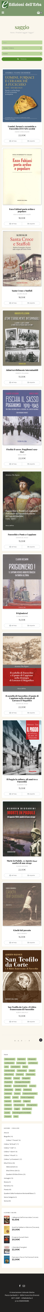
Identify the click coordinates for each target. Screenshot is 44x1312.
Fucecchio (8, 1082)
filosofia (7, 1078)
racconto (17, 1101)
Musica (6, 1182)
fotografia (26, 1078)
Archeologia (21, 1063)
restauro (8, 1105)
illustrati (7, 1086)
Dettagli (14, 141)
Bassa (25, 1067)
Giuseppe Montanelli (22, 1082)
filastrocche (30, 1074)
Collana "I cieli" (9, 1148)
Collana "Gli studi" (10, 1144)
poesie (15, 1097)
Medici (18, 1090)
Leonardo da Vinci (20, 1086)
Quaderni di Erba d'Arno (14, 1174)
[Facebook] (19, 1285)
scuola (7, 1113)
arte (6, 1067)
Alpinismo (21, 1059)
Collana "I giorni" (9, 1152)
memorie (8, 1093)
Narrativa (7, 1186)
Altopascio (31, 1059)
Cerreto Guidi (9, 1071)
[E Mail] (24, 1285)
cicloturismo (22, 1071)
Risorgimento (31, 1105)
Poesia (6, 1189)
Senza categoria (9, 1197)
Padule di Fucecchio (30, 1093)
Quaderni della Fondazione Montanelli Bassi (18, 1193)
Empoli (32, 1071)
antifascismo (9, 1063)
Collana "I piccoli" (9, 1155)
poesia (7, 1097)
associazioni (16, 1067)
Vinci (15, 1116)
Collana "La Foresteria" (11, 1159)
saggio (17, 1109)
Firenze (16, 1078)
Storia (6, 1201)
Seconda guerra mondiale (21, 1113)
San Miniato (27, 1109)
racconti (7, 1101)
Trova (23, 59)
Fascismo (20, 1074)
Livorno (32, 1086)
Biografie (7, 1136)
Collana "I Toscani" (12, 1140)
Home (12, 32)
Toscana (8, 1116)
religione (27, 1101)
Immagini (7, 1178)
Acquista (32, 141)
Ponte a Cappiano (27, 1097)
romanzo (8, 1109)
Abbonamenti (9, 1059)
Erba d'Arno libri (11, 1171)
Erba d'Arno (9, 1074)
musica (17, 1093)
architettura (33, 1063)
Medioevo (27, 1090)
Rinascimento (19, 1105)
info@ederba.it (27, 1298)
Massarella (8, 1090)
